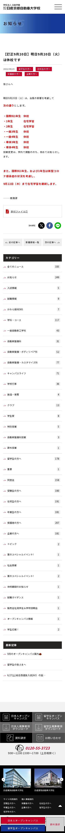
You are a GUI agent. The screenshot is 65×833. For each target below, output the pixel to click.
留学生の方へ (33, 458)
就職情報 (33, 298)
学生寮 (33, 416)
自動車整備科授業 (33, 437)
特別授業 (33, 426)
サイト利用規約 (11, 799)
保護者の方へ (33, 522)
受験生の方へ (33, 490)
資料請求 (55, 824)
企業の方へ (33, 533)
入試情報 (33, 288)
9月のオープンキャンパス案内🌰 (24, 653)
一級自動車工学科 (33, 330)
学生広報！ (33, 629)
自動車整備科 (33, 341)
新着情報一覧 (32, 242)
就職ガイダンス (33, 597)
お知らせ (33, 277)
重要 (33, 469)
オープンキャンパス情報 (33, 618)
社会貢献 (33, 565)
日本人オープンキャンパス (23, 820)
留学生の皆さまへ (16, 664)
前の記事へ (14, 242)
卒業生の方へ (33, 512)
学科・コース (33, 320)
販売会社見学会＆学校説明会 (33, 608)
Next (62, 779)
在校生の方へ (33, 501)
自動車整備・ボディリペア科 (33, 351)
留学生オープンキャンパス (23, 828)
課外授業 (33, 447)
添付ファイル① (19, 211)
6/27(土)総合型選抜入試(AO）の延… (26, 675)
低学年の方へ (10, 811)
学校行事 (33, 383)
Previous (3, 779)
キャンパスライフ (33, 373)
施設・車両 (33, 394)
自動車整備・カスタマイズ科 (33, 362)
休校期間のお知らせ (33, 586)
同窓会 (33, 480)
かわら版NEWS (33, 309)
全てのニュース (33, 266)
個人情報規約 (28, 799)
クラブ (33, 405)
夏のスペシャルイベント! (33, 554)
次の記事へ (50, 242)
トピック (33, 544)
